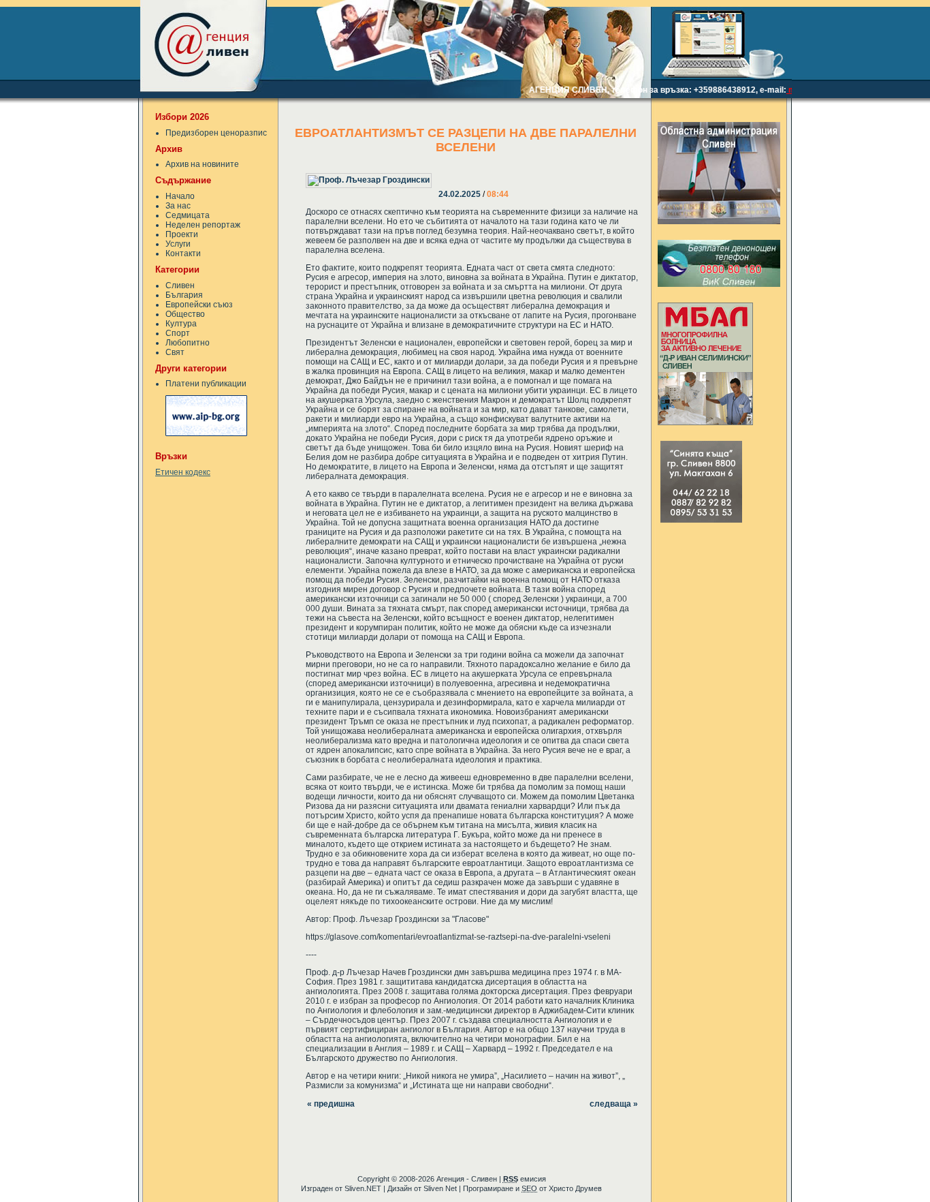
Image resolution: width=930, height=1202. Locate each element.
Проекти (181, 234)
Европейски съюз (199, 304)
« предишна (331, 1104)
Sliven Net (440, 1188)
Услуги (178, 244)
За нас (178, 206)
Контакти (183, 253)
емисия (524, 1179)
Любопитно (187, 343)
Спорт (177, 333)
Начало (180, 196)
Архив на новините (202, 164)
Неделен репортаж (202, 225)
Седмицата (187, 215)
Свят (175, 352)
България (184, 295)
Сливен (180, 285)
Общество (185, 314)
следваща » (614, 1104)
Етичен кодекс (182, 472)
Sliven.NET (362, 1188)
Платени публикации (205, 383)
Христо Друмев (575, 1188)
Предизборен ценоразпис (216, 133)
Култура (181, 323)
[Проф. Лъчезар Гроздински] (439, 171)
